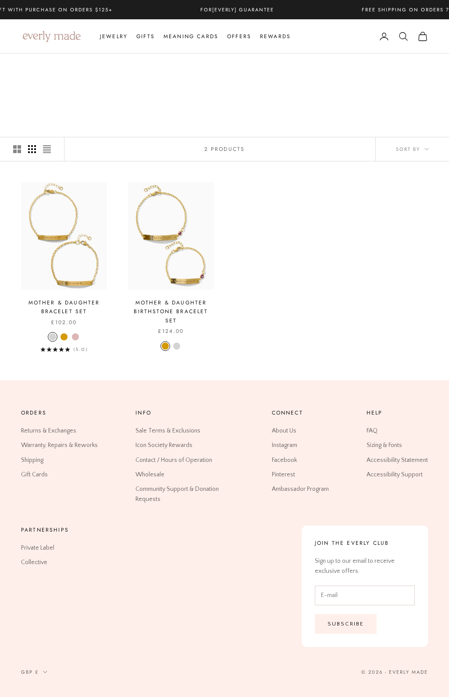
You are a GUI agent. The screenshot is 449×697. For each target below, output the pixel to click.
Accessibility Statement (397, 460)
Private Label (37, 547)
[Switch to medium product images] (32, 149)
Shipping (32, 460)
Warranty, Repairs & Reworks (59, 445)
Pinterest (283, 474)
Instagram (284, 445)
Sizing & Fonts (384, 445)
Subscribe (346, 624)
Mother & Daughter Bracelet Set (64, 307)
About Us (284, 431)
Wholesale (149, 474)
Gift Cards (34, 474)
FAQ (372, 431)
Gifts (145, 36)
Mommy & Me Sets (94, 66)
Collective (34, 562)
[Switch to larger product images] (17, 149)
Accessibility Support (395, 474)
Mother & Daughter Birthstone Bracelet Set (171, 312)
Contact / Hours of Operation (173, 460)
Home (28, 66)
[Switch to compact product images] (47, 149)
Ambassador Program (300, 489)
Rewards (275, 36)
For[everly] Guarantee (237, 9)
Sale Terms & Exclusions (167, 431)
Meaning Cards (191, 36)
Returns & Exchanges (48, 431)
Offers (239, 36)
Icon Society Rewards (163, 445)
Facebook (284, 460)
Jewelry (114, 36)
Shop (53, 66)
